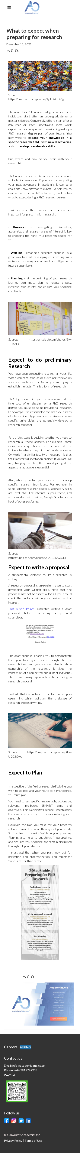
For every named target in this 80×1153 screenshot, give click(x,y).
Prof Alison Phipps (21, 609)
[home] (38, 7)
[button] (9, 7)
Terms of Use (33, 1140)
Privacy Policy (13, 1140)
